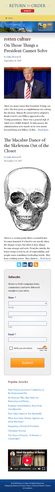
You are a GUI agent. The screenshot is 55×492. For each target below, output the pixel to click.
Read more (43, 130)
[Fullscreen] (43, 468)
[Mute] (39, 468)
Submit (27, 363)
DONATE (27, 11)
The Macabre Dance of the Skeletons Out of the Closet (26, 146)
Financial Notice (38, 486)
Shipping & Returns (12, 486)
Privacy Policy (25, 486)
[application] (27, 460)
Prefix (11, 308)
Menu (10, 18)
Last (10, 327)
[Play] (11, 468)
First (10, 317)
